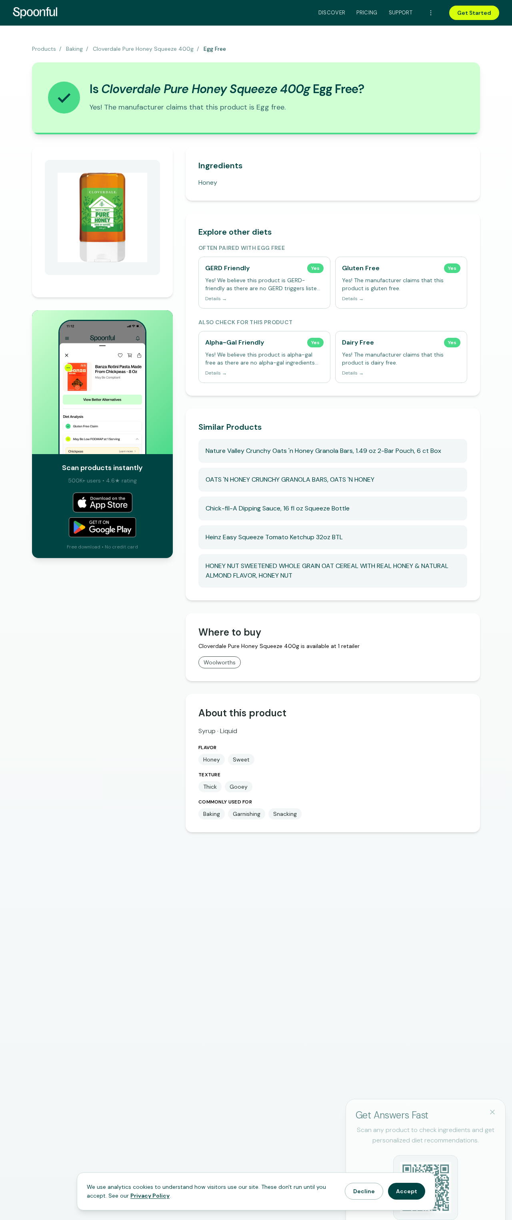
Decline (364, 1191)
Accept (406, 1191)
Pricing (366, 12)
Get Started (474, 12)
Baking (74, 48)
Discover (332, 12)
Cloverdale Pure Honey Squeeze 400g (143, 48)
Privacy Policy (150, 1195)
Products (44, 48)
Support (400, 12)
